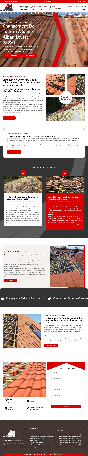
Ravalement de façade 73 (70, 8)
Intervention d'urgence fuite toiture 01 (15, 440)
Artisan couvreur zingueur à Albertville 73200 (70, 442)
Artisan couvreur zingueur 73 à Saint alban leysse (24, 8)
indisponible (7, 1)
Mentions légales (48, 454)
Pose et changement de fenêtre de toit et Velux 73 (49, 8)
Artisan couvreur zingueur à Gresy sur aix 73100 (70, 438)
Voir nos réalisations (12, 55)
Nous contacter (29, 55)
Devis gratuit (9, 118)
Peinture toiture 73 (41, 8)
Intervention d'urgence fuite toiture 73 (34, 8)
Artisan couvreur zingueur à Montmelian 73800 (70, 436)
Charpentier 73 (64, 8)
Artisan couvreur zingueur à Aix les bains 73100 (70, 444)
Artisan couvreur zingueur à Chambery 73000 (70, 440)
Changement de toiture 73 (58, 8)
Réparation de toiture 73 (76, 8)
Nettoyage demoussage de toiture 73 (83, 8)
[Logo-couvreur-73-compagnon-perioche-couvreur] (8, 11)
